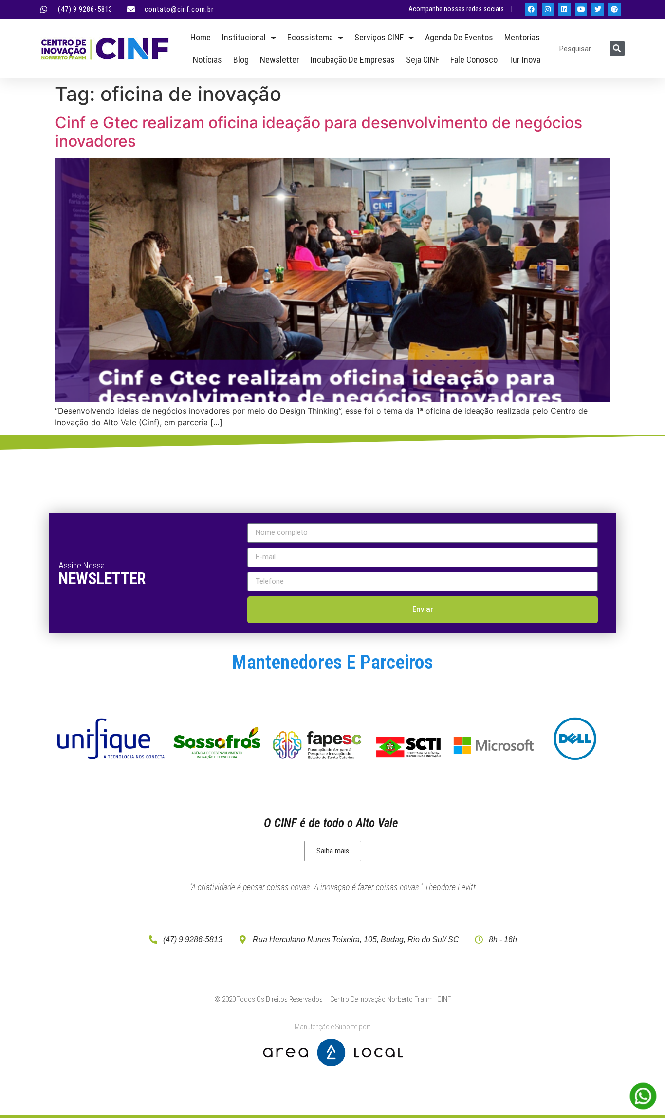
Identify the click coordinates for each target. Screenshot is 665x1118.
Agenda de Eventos (459, 37)
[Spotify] (614, 9)
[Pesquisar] (617, 48)
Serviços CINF (379, 37)
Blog (241, 60)
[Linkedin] (564, 9)
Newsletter (279, 60)
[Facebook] (531, 9)
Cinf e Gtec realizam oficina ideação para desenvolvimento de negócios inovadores (318, 132)
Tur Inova (524, 60)
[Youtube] (581, 9)
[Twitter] (597, 9)
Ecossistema (310, 37)
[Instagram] (548, 9)
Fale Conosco (474, 60)
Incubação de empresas (353, 60)
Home (200, 37)
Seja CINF (422, 60)
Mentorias (522, 37)
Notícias (207, 60)
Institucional (244, 37)
